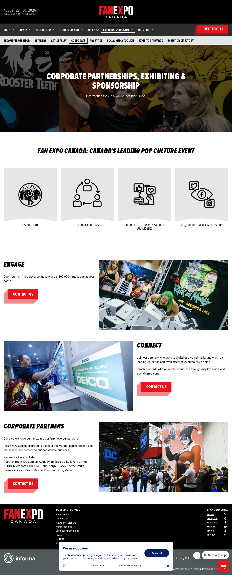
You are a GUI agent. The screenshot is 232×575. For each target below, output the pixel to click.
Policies (60, 539)
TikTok (210, 530)
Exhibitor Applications (67, 530)
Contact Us (23, 294)
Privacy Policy (184, 558)
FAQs (59, 535)
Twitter (210, 514)
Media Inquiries (64, 526)
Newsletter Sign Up (66, 522)
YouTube (211, 526)
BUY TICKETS (212, 29)
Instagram (212, 518)
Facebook (212, 522)
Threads (211, 534)
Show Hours (62, 514)
